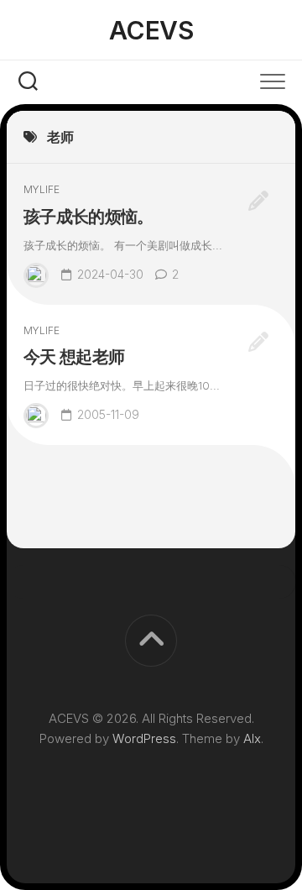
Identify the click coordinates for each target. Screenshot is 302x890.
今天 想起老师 (73, 357)
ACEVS (151, 30)
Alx (252, 738)
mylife (41, 189)
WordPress (144, 738)
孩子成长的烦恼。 (88, 217)
